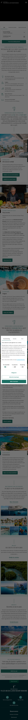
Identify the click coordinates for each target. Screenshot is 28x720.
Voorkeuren (15, 364)
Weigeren (14, 372)
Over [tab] (22, 338)
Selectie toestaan (14, 377)
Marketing (22, 364)
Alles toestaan (14, 381)
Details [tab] (14, 338)
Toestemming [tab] (6, 338)
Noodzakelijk (6, 364)
